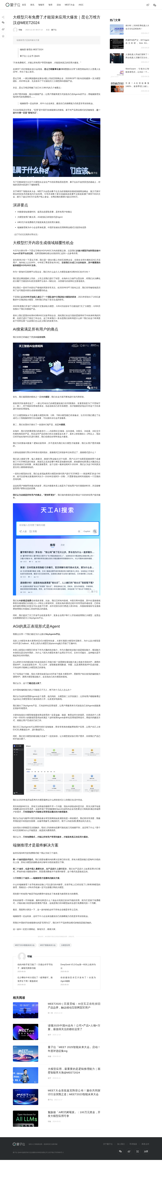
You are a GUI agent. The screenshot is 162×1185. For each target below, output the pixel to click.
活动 (59, 5)
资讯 (32, 5)
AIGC (81, 5)
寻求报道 (133, 1144)
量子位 (54, 30)
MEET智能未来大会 (48, 945)
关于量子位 (108, 1144)
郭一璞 (50, 1013)
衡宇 (49, 1035)
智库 (50, 5)
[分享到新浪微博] (3, 29)
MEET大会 (70, 5)
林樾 (49, 1056)
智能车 (41, 5)
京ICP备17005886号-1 (56, 1152)
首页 (24, 5)
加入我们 (121, 1144)
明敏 (20, 30)
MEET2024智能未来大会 (25, 945)
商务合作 (145, 1144)
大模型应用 (65, 945)
